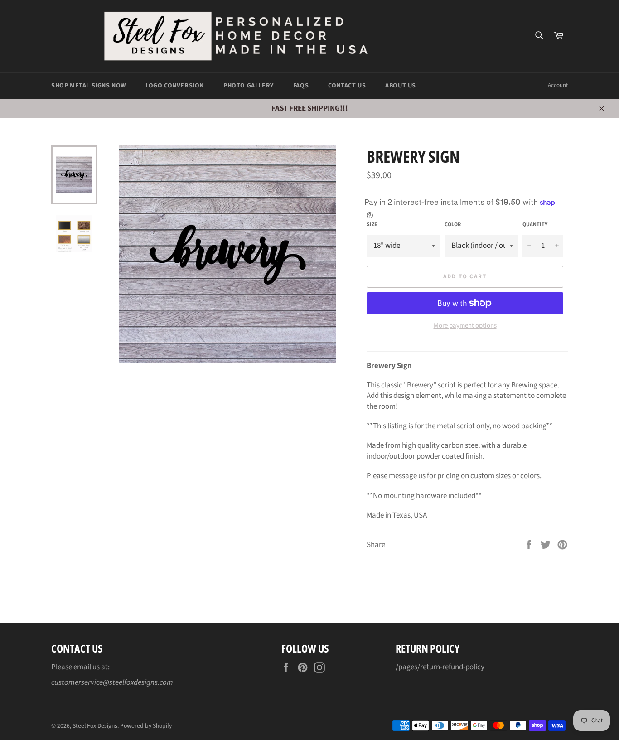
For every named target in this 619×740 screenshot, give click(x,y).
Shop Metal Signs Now (88, 85)
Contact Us (347, 85)
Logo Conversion (174, 85)
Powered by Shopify (146, 725)
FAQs (301, 85)
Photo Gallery (248, 85)
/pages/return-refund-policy (440, 667)
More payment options (465, 325)
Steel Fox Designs (95, 725)
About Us (400, 85)
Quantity (534, 224)
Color (453, 224)
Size (372, 224)
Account (558, 85)
